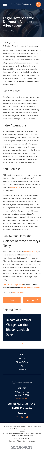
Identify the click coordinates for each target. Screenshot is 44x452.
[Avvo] (27, 417)
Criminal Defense (18, 293)
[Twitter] (22, 417)
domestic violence (30, 252)
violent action (15, 187)
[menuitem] (12, 441)
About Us (22, 358)
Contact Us (22, 370)
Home (22, 354)
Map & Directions (22, 398)
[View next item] (22, 343)
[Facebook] (17, 417)
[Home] (21, 4)
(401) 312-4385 (22, 408)
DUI (22, 366)
